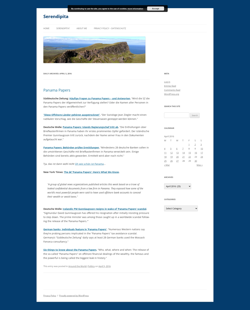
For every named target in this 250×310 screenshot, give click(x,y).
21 (183, 156)
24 (202, 156)
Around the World (77, 266)
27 (177, 160)
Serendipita (56, 16)
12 (171, 152)
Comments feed (172, 90)
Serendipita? (63, 28)
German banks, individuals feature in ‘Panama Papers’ (75, 229)
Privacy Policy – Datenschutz (110, 28)
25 (165, 160)
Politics (91, 266)
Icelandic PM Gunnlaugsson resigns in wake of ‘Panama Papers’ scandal (104, 208)
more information (135, 8)
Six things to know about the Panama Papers (69, 249)
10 (202, 148)
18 (165, 156)
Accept (155, 8)
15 (189, 152)
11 (165, 152)
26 (171, 160)
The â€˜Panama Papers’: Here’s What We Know (91, 172)
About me (82, 28)
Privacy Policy (49, 295)
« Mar (167, 165)
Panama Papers (56, 90)
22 (189, 156)
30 (196, 160)
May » (200, 165)
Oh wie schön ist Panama (89, 163)
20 (177, 156)
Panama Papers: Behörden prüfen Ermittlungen (71, 147)
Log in (167, 81)
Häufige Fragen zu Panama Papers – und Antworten (99, 98)
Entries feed (170, 85)
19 (171, 156)
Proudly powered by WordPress (74, 295)
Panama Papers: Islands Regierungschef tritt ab (90, 127)
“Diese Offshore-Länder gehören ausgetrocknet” (71, 114)
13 (177, 152)
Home (46, 28)
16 (196, 152)
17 (202, 152)
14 (183, 152)
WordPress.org (171, 94)
